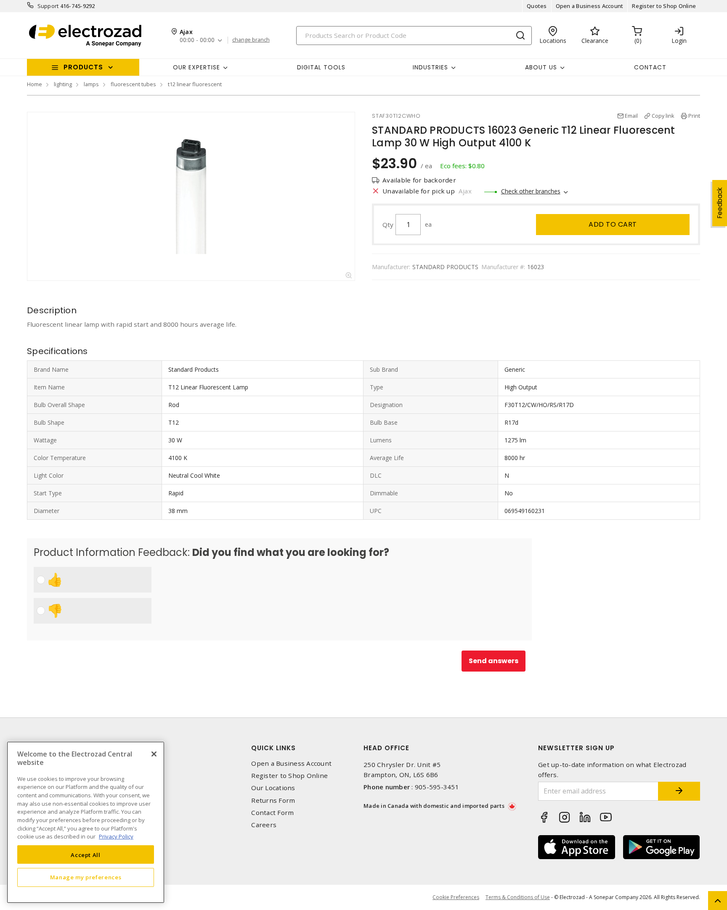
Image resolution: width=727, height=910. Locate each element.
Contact (650, 67)
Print (694, 115)
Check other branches (530, 191)
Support (48, 6)
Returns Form (273, 800)
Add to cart (613, 224)
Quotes (537, 6)
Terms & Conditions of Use (518, 897)
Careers (263, 825)
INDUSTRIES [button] (430, 67)
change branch (251, 40)
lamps (91, 84)
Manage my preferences (86, 877)
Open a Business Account (590, 6)
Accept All (86, 854)
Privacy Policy (116, 836)
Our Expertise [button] (196, 67)
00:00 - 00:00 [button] (197, 40)
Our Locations (273, 788)
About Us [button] (541, 67)
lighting (63, 84)
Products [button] (83, 67)
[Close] (154, 754)
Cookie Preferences (455, 897)
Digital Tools (321, 67)
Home (34, 84)
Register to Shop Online (664, 6)
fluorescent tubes (133, 84)
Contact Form (272, 813)
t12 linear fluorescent (195, 84)
